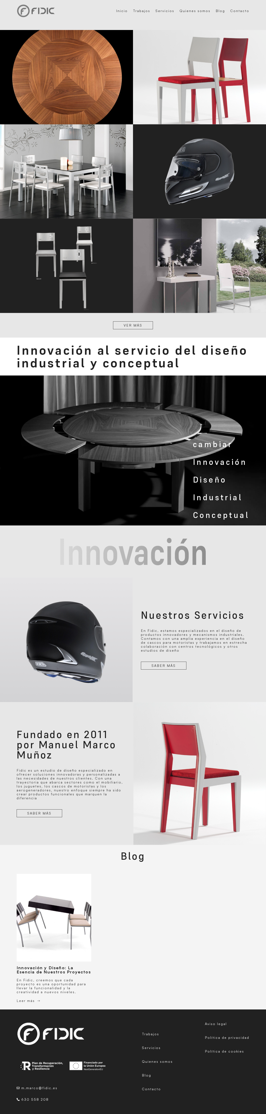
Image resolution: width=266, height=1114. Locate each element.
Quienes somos (195, 11)
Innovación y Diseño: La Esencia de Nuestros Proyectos (54, 969)
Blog (220, 11)
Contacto (239, 11)
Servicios (164, 11)
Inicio (122, 11)
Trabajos (141, 11)
